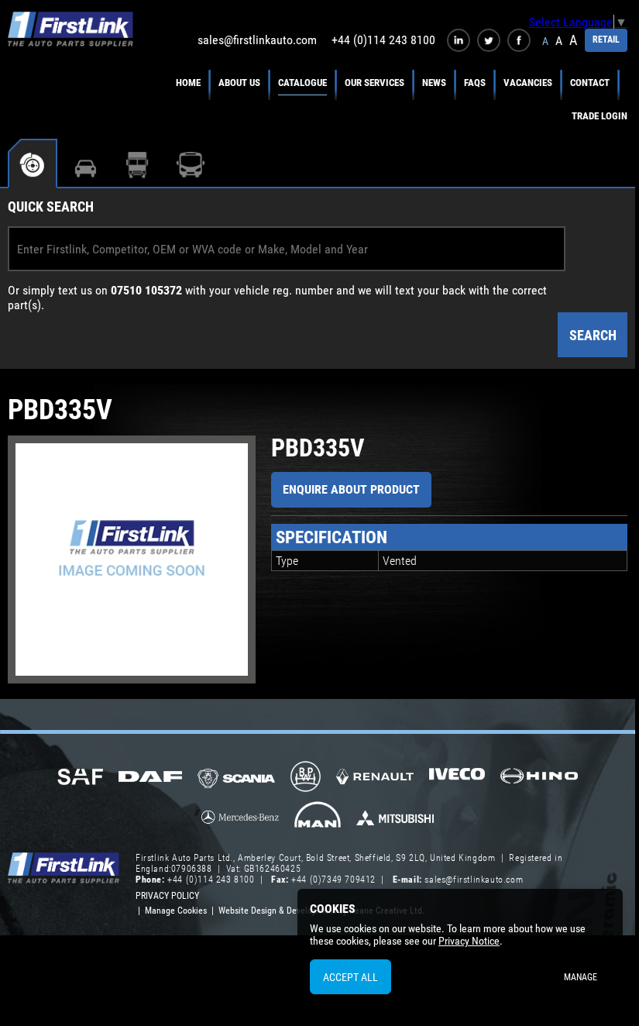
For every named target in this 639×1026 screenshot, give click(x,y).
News (434, 82)
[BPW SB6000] (305, 778)
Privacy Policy (167, 895)
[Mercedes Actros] (240, 823)
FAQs (475, 82)
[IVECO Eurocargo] (456, 778)
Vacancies (527, 82)
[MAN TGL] (318, 820)
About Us (239, 82)
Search (593, 335)
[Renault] (375, 782)
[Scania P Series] (236, 780)
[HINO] (539, 781)
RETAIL (606, 39)
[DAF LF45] (150, 778)
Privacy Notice (469, 941)
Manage (580, 977)
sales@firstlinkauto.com (257, 40)
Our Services (374, 82)
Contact (590, 82)
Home (188, 82)
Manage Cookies (176, 910)
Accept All (350, 977)
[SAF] (80, 778)
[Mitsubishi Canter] (395, 823)
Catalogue (302, 82)
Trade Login (599, 116)
